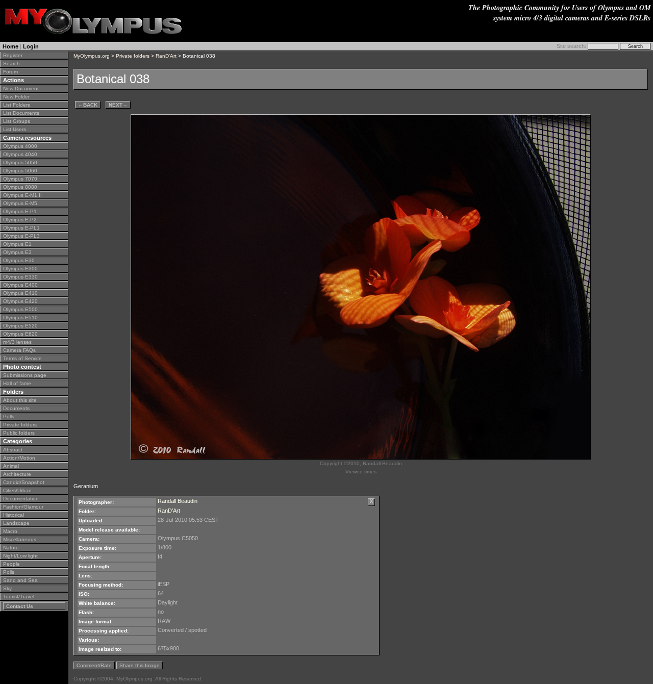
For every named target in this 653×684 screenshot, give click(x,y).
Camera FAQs (19, 350)
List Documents (21, 113)
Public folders (19, 433)
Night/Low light (20, 556)
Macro (10, 531)
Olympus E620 (20, 334)
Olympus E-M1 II (22, 195)
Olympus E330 (20, 277)
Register (12, 55)
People (11, 564)
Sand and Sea (20, 580)
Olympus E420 (20, 301)
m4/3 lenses (17, 342)
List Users (14, 129)
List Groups (16, 121)
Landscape (16, 523)
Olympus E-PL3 (21, 236)
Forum (10, 71)
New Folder (16, 96)
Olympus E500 (20, 309)
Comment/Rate (94, 665)
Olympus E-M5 (20, 203)
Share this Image (139, 665)
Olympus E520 (20, 325)
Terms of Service (22, 358)
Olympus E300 (20, 268)
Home (10, 46)
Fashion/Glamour (23, 507)
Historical (13, 515)
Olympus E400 (20, 285)
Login (31, 46)
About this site (20, 400)
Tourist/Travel (18, 596)
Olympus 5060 (20, 170)
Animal (11, 466)
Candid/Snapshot (23, 482)
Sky (7, 588)
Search (11, 63)
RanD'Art (166, 56)
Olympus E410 (20, 293)
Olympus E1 (17, 244)
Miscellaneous (19, 539)
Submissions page (24, 375)
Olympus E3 (17, 252)
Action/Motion (19, 458)
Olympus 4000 (20, 146)
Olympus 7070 (20, 179)
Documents (16, 408)
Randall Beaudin (177, 501)
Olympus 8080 (20, 187)
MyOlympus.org (91, 56)
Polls (8, 416)
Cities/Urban (17, 490)
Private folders (20, 424)
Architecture (17, 474)
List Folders (16, 105)
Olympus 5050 (20, 162)
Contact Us (19, 606)
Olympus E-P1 (20, 211)
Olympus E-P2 (20, 219)
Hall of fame (17, 383)
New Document (21, 88)
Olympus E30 (19, 260)
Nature (11, 547)
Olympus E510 (20, 317)
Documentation (21, 498)
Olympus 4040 (20, 154)
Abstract (12, 449)
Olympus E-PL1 (21, 228)
